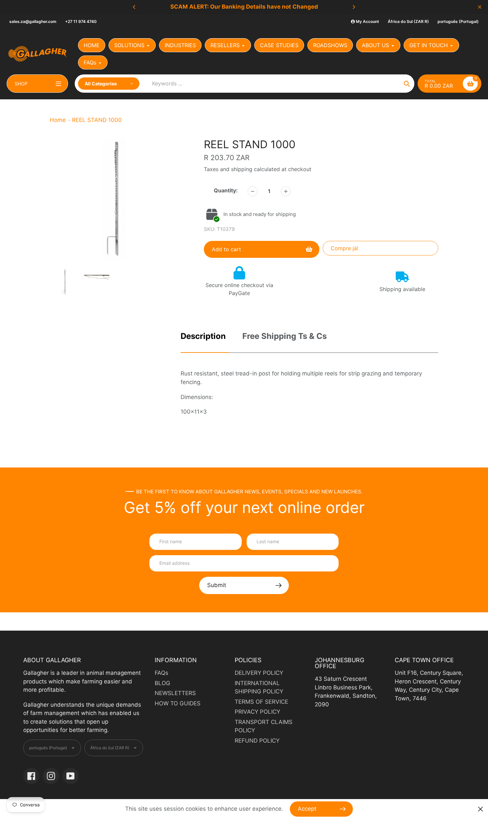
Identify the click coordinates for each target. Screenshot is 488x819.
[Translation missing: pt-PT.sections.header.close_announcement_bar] (479, 7)
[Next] (353, 7)
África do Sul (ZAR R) (408, 21)
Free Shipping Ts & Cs (284, 336)
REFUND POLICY (257, 740)
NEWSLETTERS (175, 693)
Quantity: (226, 190)
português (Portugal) (458, 21)
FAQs (161, 672)
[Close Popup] (480, 809)
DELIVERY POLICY (259, 672)
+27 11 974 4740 (81, 21)
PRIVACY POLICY (257, 711)
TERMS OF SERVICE (261, 701)
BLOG (162, 683)
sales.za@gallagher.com (32, 21)
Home (58, 120)
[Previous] (134, 7)
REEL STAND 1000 (97, 120)
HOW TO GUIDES (178, 703)
